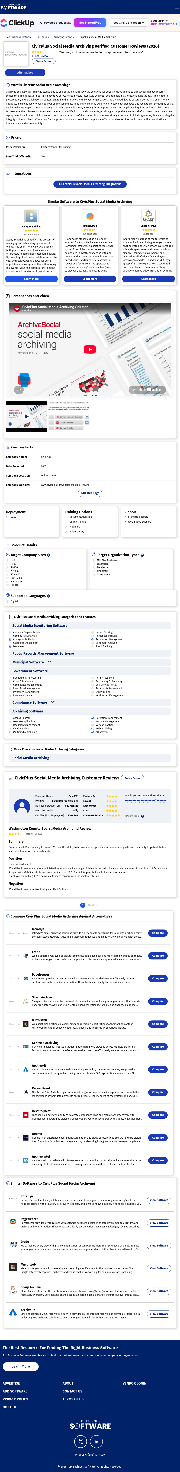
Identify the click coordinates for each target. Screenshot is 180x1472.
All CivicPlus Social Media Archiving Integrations (90, 184)
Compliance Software (29, 702)
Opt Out (10, 1407)
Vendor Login (134, 1383)
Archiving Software (27, 711)
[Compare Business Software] (90, 1424)
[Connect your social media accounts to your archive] (69, 416)
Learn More (21, 1366)
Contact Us (72, 1391)
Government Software (30, 671)
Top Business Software (81, 1466)
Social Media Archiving (30, 758)
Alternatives (25, 72)
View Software (159, 1200)
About (68, 1383)
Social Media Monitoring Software (40, 625)
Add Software (15, 1391)
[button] (128, 23)
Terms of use (74, 1399)
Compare (158, 933)
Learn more (31, 279)
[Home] (13, 7)
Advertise (11, 1383)
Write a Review (43, 61)
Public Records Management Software (43, 653)
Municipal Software (28, 662)
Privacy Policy (15, 1399)
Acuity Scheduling (31, 226)
